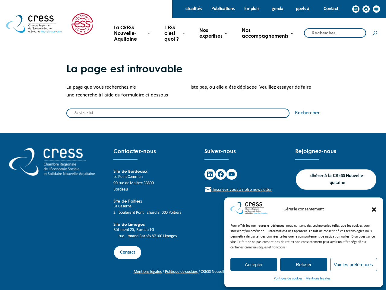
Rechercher (307, 112)
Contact (127, 252)
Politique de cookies (288, 278)
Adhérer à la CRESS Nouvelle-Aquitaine (336, 179)
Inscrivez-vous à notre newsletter (242, 190)
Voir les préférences (353, 264)
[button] (374, 209)
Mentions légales (317, 278)
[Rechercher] (375, 33)
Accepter (254, 264)
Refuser (304, 264)
